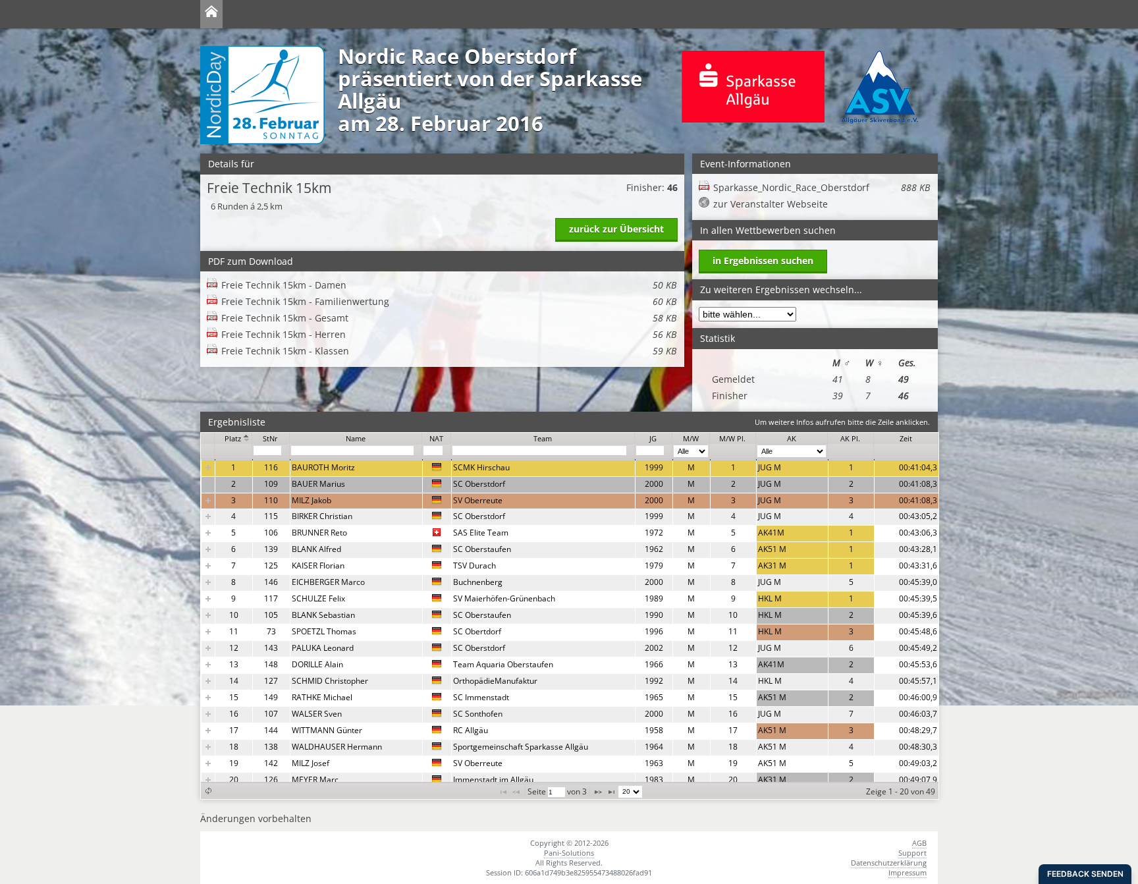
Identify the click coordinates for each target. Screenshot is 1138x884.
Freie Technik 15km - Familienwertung (448, 301)
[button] (208, 791)
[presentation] (570, 624)
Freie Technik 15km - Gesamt (448, 318)
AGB (919, 843)
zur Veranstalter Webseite (770, 204)
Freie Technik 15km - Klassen (448, 351)
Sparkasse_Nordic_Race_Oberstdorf (821, 187)
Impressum (907, 872)
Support (912, 853)
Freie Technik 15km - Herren (448, 334)
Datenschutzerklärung (889, 863)
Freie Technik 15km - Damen (448, 285)
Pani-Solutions (569, 853)
